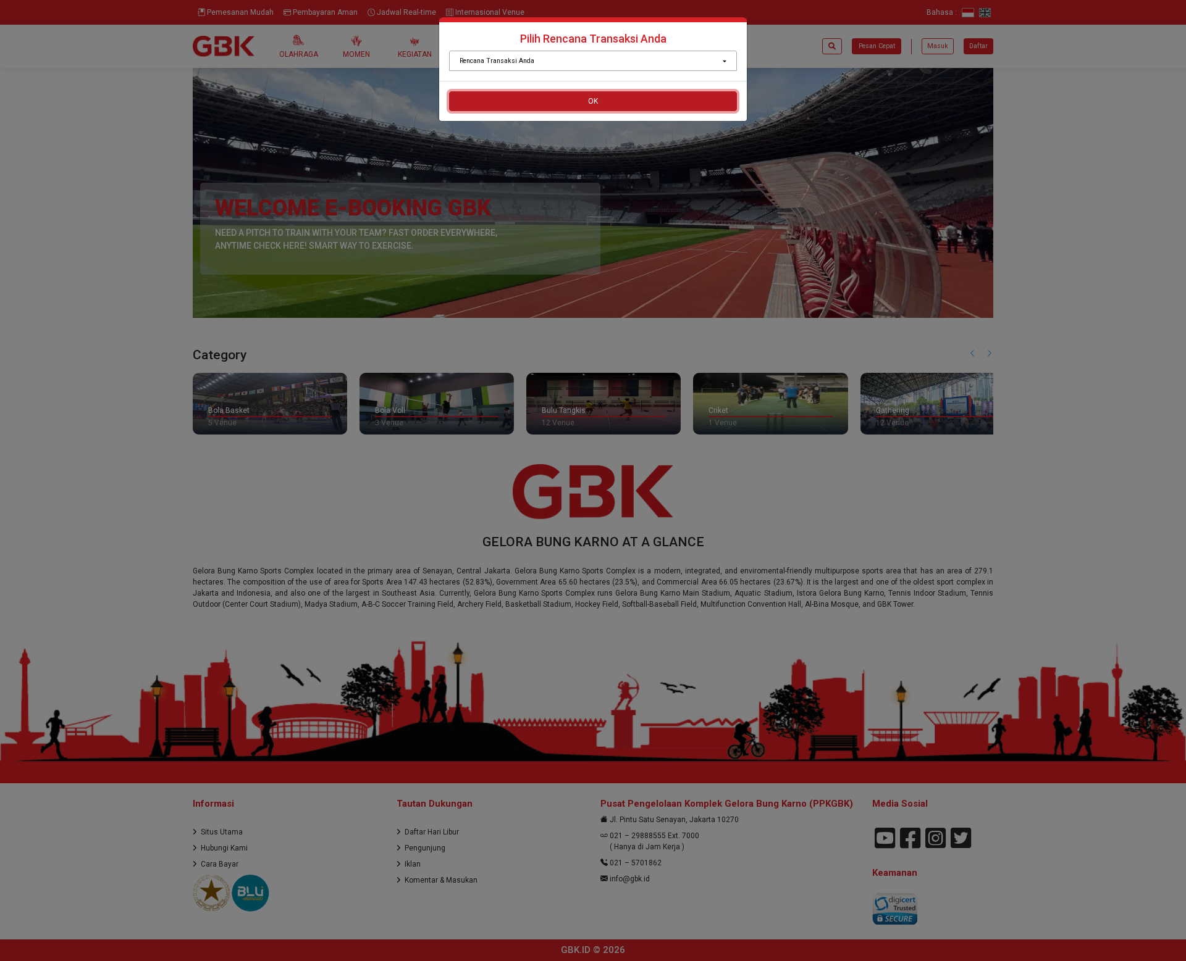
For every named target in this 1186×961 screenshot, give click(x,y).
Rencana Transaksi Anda (497, 61)
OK (593, 101)
